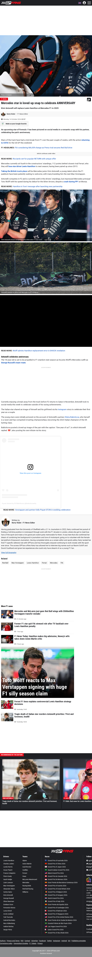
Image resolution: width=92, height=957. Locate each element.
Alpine (24, 860)
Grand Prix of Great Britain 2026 (59, 889)
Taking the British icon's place (14, 171)
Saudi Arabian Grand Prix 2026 (58, 870)
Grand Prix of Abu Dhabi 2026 (58, 933)
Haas (24, 876)
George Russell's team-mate (13, 363)
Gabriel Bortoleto (9, 920)
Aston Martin (27, 864)
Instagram (62, 409)
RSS (22, 941)
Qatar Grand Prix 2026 (56, 930)
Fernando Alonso (9, 908)
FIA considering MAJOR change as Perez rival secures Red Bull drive (43, 147)
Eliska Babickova (72, 417)
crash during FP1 (71, 181)
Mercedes (53, 563)
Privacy (40, 943)
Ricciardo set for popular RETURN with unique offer (34, 159)
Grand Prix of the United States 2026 (60, 917)
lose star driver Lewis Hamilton (21, 166)
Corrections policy (6, 943)
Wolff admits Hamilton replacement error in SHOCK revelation (39, 351)
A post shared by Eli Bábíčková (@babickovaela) (19, 503)
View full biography (8, 553)
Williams (25, 892)
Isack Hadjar (7, 879)
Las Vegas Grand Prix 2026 (57, 926)
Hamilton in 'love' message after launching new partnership (37, 186)
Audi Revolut (26, 867)
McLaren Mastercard (29, 879)
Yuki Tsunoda (8, 917)
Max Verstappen (18, 563)
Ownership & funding (21, 943)
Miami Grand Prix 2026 (56, 873)
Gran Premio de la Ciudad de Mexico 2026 (62, 920)
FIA (62, 563)
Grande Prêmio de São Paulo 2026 (60, 923)
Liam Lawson (8, 882)
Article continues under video (46, 153)
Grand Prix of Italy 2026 (56, 901)
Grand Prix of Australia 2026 (58, 860)
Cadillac (25, 870)
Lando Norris (7, 867)
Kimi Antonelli (8, 895)
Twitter (49, 941)
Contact (27, 941)
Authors (3, 941)
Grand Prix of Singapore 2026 (58, 914)
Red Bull (5, 563)
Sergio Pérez (7, 930)
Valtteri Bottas (8, 926)
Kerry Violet (11, 114)
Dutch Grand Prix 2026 (56, 898)
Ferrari (44, 563)
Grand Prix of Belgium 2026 (57, 892)
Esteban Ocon (8, 904)
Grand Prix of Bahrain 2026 (57, 911)
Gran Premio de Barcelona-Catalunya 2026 (63, 882)
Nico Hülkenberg (9, 923)
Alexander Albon (9, 889)
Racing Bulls (26, 886)
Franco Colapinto (9, 873)
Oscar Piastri (7, 870)
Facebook (42, 941)
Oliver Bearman (8, 901)
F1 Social (4, 99)
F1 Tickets (32, 943)
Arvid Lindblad (8, 914)
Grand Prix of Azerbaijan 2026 (58, 908)
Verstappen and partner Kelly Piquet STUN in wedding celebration (42, 510)
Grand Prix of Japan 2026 (57, 867)
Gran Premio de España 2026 (58, 904)
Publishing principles (78, 941)
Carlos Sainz (7, 892)
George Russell (8, 898)
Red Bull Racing (27, 889)
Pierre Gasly (7, 876)
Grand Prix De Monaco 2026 (57, 879)
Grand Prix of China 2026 (56, 864)
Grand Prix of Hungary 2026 (57, 895)
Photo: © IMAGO (6, 95)
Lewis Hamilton (33, 563)
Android (64, 941)
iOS (69, 941)
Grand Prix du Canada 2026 (57, 876)
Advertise (34, 941)
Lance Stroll (7, 911)
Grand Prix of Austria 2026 (57, 886)
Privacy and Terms (13, 941)
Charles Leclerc (8, 864)
